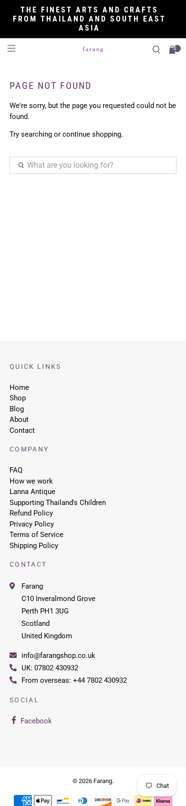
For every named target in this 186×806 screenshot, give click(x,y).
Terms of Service (36, 534)
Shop (18, 398)
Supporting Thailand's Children (58, 502)
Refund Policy (31, 513)
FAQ (16, 470)
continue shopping (91, 134)
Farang (32, 586)
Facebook (36, 721)
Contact (22, 430)
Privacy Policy (32, 524)
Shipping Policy (34, 545)
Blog (17, 409)
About (19, 419)
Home (19, 387)
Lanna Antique (32, 491)
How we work (31, 481)
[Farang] (93, 49)
